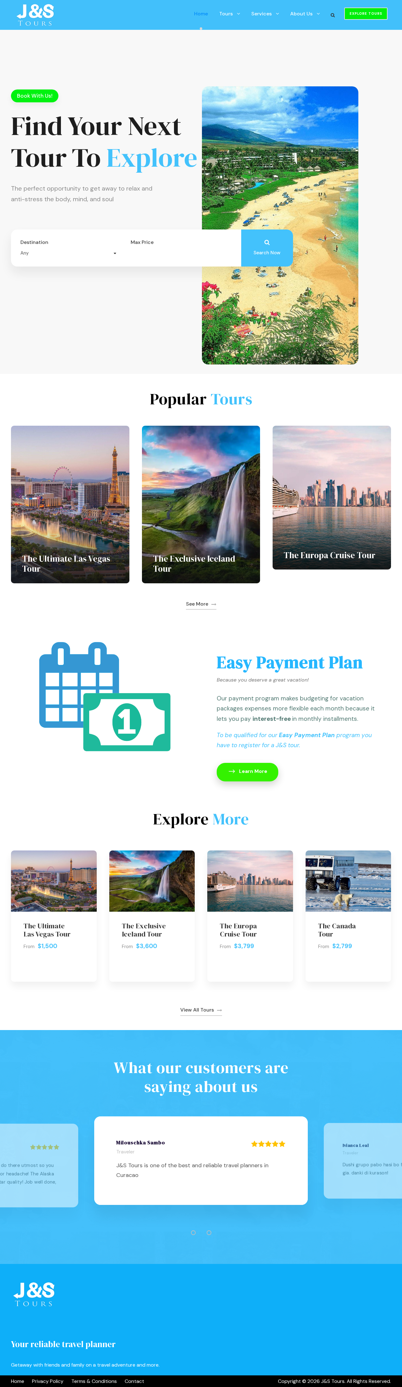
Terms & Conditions (94, 1381)
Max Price (142, 242)
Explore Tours (366, 13)
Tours (226, 13)
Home (201, 13)
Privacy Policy (47, 1381)
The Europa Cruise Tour (329, 555)
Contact (134, 1381)
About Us (301, 13)
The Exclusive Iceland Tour (194, 564)
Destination (34, 242)
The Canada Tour (337, 930)
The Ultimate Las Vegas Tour (66, 564)
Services (261, 13)
